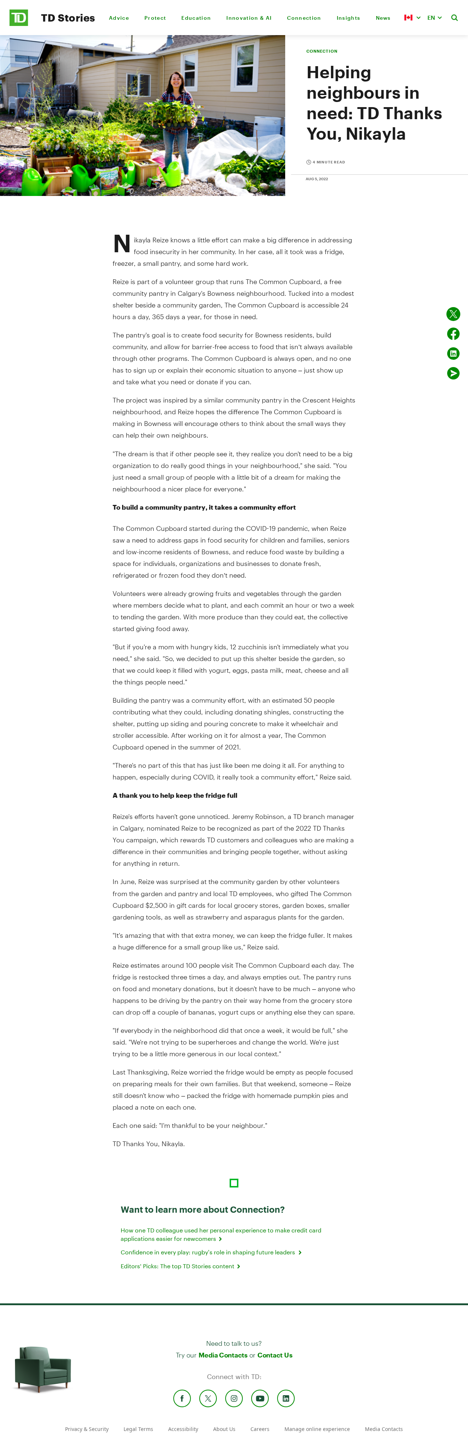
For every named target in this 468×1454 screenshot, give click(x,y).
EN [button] (431, 17)
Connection (304, 18)
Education (196, 18)
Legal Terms (138, 1428)
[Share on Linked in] (453, 353)
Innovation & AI (249, 18)
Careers (259, 1428)
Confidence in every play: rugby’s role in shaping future (209, 1252)
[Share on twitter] (453, 314)
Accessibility (183, 1428)
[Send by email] (453, 373)
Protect (155, 18)
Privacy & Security (87, 1428)
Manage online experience (317, 1428)
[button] (412, 17)
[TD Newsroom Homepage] (19, 23)
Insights (349, 18)
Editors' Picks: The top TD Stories (178, 1265)
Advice (119, 18)
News (383, 18)
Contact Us (274, 1355)
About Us (224, 1428)
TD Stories (68, 17)
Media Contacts (223, 1355)
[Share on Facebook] (453, 334)
